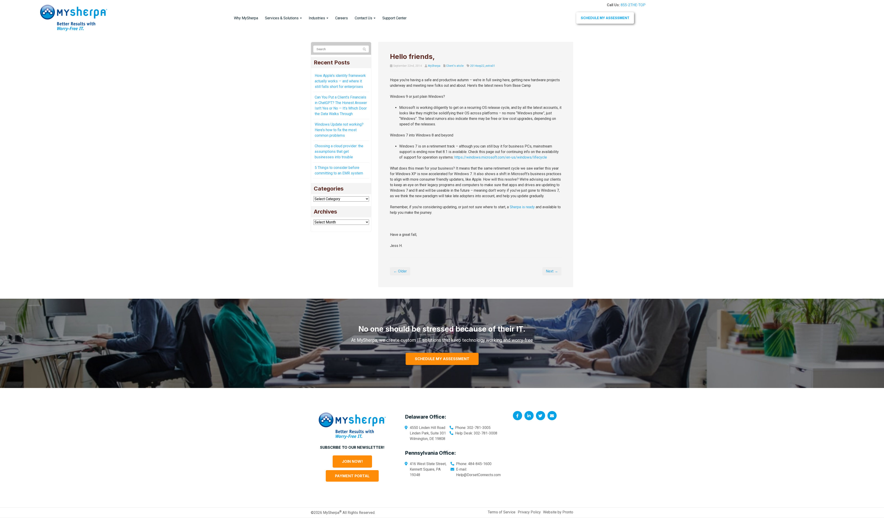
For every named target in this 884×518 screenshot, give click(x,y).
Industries (317, 18)
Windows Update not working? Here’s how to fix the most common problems (339, 130)
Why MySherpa (246, 18)
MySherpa (434, 65)
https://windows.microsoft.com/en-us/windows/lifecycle (500, 157)
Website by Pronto (558, 512)
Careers (341, 18)
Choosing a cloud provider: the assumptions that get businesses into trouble (339, 151)
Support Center (394, 18)
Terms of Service (501, 512)
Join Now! (352, 461)
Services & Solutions (282, 18)
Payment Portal (352, 476)
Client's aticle (455, 65)
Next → (552, 271)
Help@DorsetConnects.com (478, 475)
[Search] (364, 49)
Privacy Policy (529, 512)
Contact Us (364, 18)
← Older (400, 271)
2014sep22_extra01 (482, 65)
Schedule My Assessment (605, 18)
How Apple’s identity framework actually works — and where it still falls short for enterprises (340, 81)
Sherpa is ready (522, 207)
